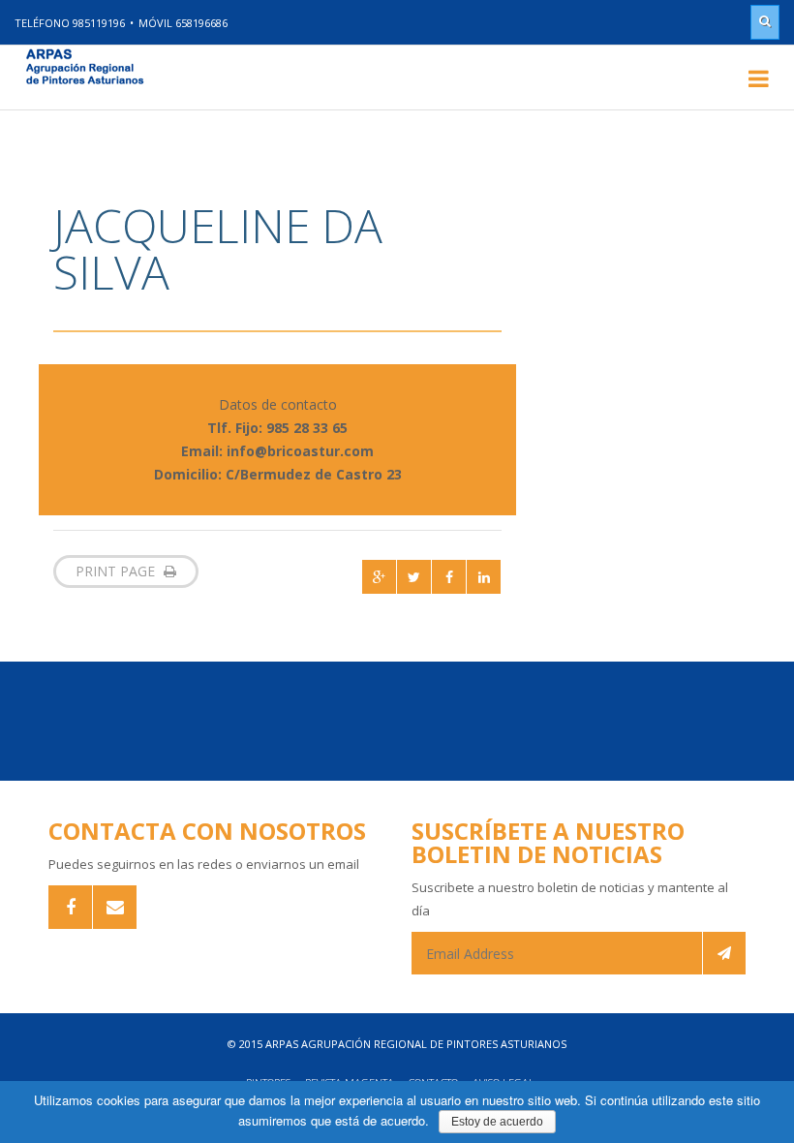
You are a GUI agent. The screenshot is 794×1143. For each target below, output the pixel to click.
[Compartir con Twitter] (414, 577)
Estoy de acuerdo (497, 1121)
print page (117, 571)
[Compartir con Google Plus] (379, 577)
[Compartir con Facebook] (449, 577)
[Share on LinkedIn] (484, 577)
